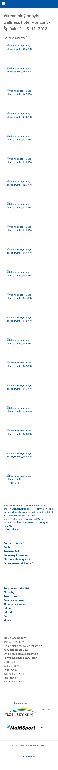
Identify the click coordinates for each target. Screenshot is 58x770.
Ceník (7, 547)
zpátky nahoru (11, 529)
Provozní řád (11, 551)
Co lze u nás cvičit (14, 543)
